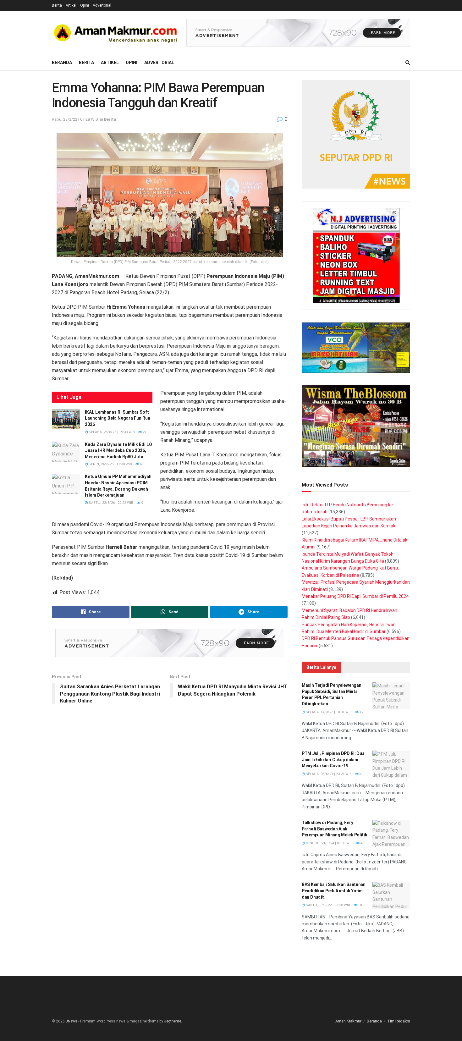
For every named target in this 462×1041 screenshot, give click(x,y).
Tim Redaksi (398, 1021)
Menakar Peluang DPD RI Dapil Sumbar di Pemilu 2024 (355, 596)
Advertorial (102, 5)
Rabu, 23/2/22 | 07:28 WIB (75, 119)
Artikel (71, 5)
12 (361, 712)
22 (144, 432)
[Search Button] (407, 62)
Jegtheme (172, 1021)
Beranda (62, 62)
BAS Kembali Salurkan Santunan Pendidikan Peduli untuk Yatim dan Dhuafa (334, 890)
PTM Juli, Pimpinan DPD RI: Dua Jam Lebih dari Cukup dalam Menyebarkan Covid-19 (333, 759)
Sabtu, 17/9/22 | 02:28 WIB (327, 905)
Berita (57, 5)
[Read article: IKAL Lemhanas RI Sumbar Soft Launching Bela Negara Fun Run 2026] (66, 419)
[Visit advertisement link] (298, 33)
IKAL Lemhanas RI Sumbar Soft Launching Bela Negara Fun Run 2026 (117, 418)
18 (359, 905)
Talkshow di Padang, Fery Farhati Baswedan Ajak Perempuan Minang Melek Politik (334, 828)
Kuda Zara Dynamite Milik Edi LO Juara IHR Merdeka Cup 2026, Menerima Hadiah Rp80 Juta (118, 450)
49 (361, 774)
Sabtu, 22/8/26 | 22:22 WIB (110, 503)
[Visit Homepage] (115, 32)
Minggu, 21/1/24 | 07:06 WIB (329, 843)
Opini (84, 5)
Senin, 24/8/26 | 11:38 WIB (110, 464)
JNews (71, 1021)
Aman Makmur (348, 1021)
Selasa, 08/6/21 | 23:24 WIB (328, 774)
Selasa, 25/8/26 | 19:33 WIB (111, 432)
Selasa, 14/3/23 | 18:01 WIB (328, 712)
